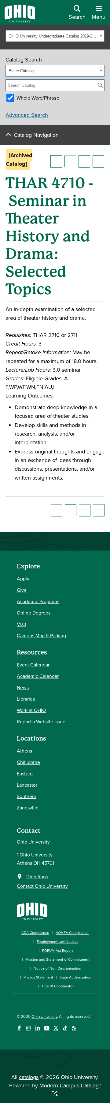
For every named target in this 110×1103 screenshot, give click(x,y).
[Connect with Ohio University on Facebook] (19, 1028)
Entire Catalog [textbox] (21, 71)
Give (22, 590)
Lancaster (27, 784)
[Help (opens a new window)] (98, 161)
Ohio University (44, 1016)
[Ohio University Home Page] (32, 911)
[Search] (100, 85)
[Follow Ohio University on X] (56, 1028)
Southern (26, 796)
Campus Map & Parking (41, 635)
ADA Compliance (35, 932)
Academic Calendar (38, 676)
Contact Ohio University (42, 886)
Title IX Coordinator (58, 986)
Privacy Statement (38, 977)
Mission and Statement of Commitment (57, 959)
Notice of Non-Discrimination (57, 968)
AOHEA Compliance (72, 932)
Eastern (25, 773)
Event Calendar (33, 664)
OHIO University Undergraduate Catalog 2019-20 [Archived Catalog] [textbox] (53, 36)
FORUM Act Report (57, 950)
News (23, 687)
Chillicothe (28, 762)
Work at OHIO (31, 710)
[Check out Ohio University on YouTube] (46, 1028)
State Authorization (75, 977)
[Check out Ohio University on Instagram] (28, 1028)
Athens (24, 750)
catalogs (28, 1077)
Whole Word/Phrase (37, 97)
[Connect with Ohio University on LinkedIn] (37, 1028)
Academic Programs (38, 601)
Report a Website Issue (41, 721)
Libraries (26, 698)
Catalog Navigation (36, 135)
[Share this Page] (70, 161)
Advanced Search (27, 115)
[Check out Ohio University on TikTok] (65, 1028)
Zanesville (27, 807)
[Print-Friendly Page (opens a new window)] (84, 161)
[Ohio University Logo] (20, 20)
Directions (37, 876)
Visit (21, 624)
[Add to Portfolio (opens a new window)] (56, 161)
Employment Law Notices (58, 941)
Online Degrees (33, 612)
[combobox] (55, 36)
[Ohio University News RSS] (74, 1028)
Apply (23, 578)
